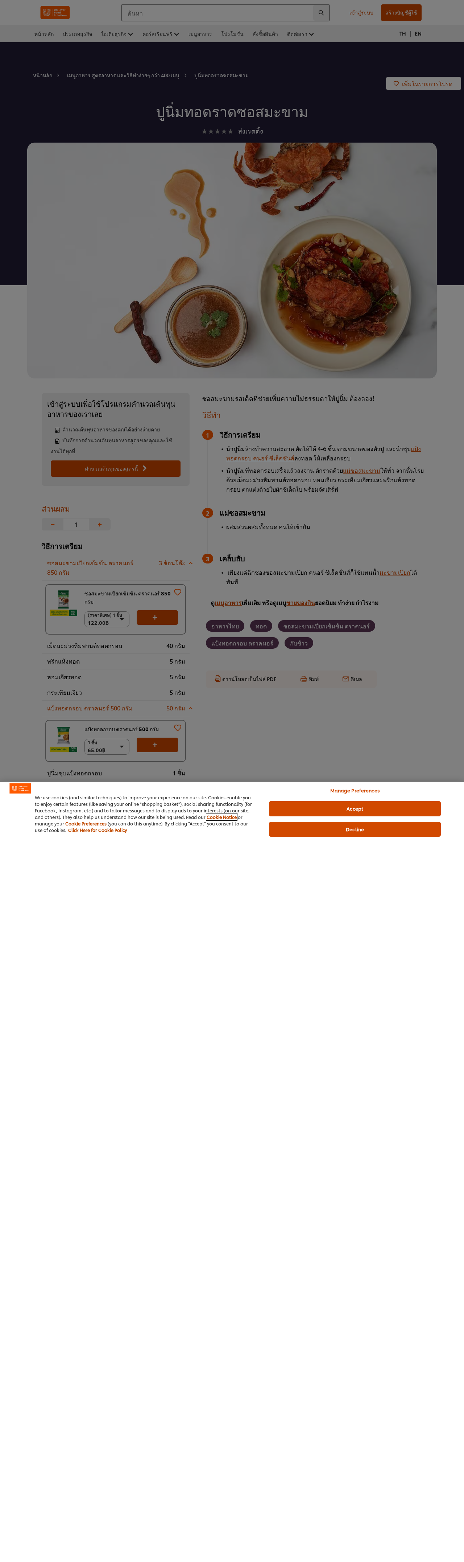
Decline (355, 829)
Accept (355, 808)
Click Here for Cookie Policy (97, 830)
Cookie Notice (222, 817)
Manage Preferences (355, 790)
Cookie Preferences (86, 823)
